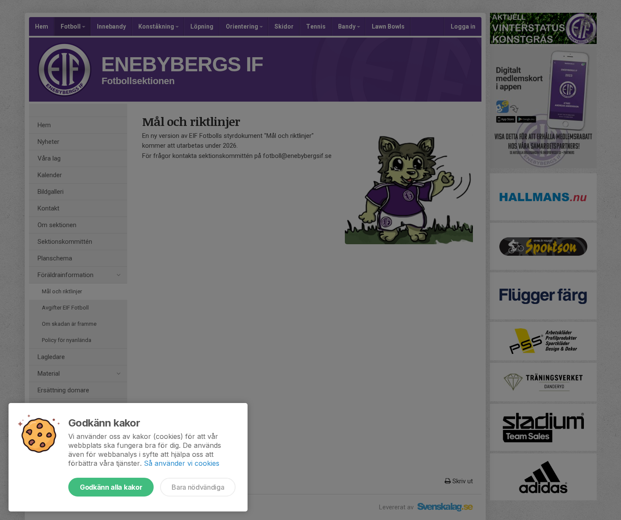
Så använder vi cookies (181, 463)
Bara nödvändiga (198, 487)
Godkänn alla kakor (111, 487)
